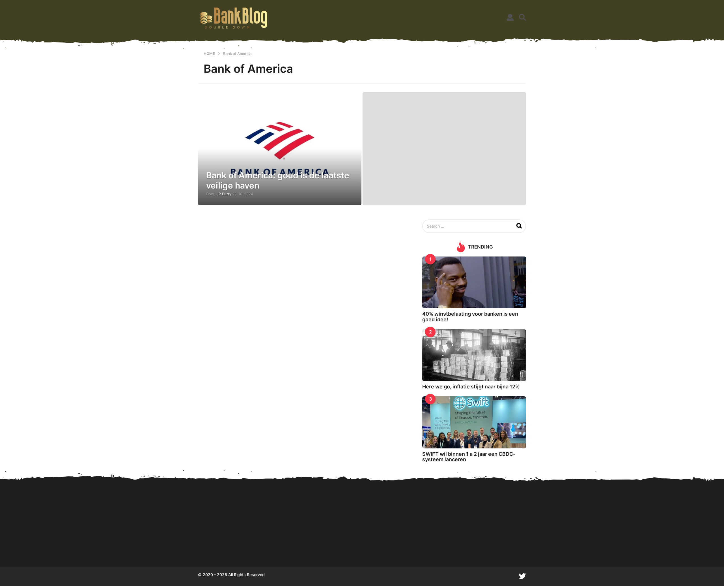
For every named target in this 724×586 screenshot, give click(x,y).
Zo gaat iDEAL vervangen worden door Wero (509, 546)
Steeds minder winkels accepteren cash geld (566, 546)
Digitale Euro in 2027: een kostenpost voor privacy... (339, 546)
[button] (510, 17)
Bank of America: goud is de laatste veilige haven (277, 180)
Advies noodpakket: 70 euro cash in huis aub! (452, 546)
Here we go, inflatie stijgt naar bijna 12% (471, 387)
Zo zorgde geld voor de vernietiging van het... (396, 546)
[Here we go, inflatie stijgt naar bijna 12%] (474, 355)
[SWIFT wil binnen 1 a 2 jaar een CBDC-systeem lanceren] (474, 422)
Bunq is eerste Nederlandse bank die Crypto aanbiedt (622, 546)
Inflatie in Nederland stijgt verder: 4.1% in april (679, 546)
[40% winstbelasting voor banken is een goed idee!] (474, 282)
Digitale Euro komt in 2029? (226, 546)
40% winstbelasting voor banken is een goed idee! (470, 316)
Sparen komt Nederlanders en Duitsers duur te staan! (283, 546)
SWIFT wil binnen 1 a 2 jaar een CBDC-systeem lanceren (468, 456)
